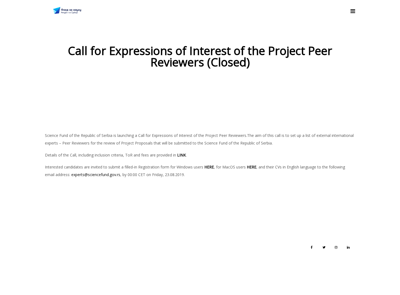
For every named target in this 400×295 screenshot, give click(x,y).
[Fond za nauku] (67, 10)
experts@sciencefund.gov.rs (95, 174)
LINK (181, 155)
